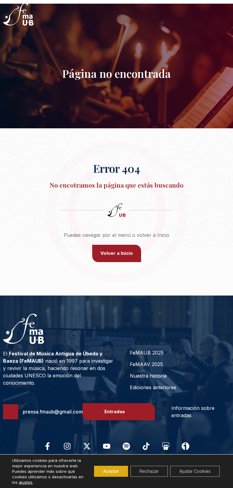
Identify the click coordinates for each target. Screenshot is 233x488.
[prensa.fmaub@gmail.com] (10, 411)
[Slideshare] (166, 446)
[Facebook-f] (47, 446)
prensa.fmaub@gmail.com (53, 412)
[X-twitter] (87, 446)
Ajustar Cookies (195, 471)
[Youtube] (106, 446)
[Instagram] (67, 446)
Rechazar (149, 471)
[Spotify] (126, 446)
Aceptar (111, 471)
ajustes (25, 482)
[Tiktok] (146, 446)
